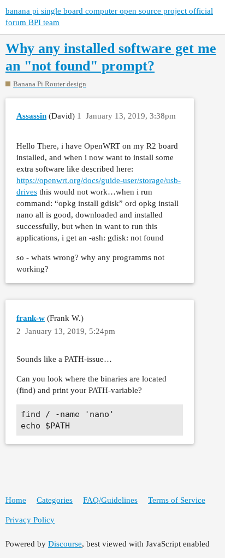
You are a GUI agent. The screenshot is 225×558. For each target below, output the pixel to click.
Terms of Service (176, 500)
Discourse (65, 543)
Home (15, 500)
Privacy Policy (30, 519)
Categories (55, 500)
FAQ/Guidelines (110, 500)
